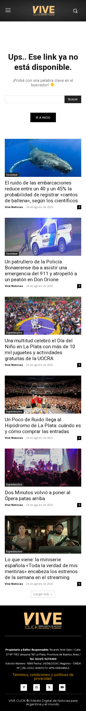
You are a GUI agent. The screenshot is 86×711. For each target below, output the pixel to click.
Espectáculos (14, 332)
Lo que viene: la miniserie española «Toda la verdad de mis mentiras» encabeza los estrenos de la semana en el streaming (41, 568)
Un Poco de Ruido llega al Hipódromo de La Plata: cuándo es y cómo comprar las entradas (43, 425)
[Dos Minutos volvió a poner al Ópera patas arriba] (43, 468)
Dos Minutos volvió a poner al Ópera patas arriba (37, 495)
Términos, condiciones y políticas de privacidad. (43, 676)
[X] (49, 687)
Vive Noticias (14, 207)
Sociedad (11, 174)
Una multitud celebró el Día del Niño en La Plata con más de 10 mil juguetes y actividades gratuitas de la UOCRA (40, 349)
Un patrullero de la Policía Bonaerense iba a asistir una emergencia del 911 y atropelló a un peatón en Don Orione (41, 270)
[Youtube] (62, 687)
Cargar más (41, 594)
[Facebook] (24, 687)
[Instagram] (36, 687)
